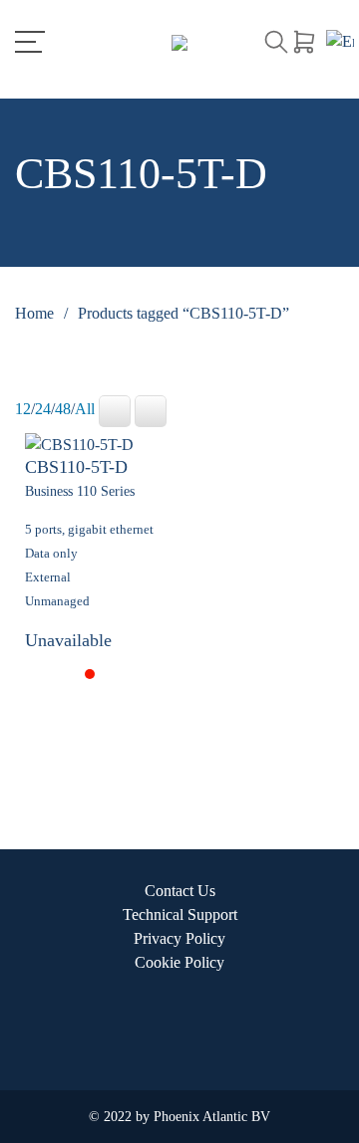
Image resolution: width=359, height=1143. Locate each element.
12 (23, 408)
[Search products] (276, 42)
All (85, 408)
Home (34, 313)
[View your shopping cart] (304, 42)
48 (63, 408)
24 (43, 408)
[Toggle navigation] (30, 42)
